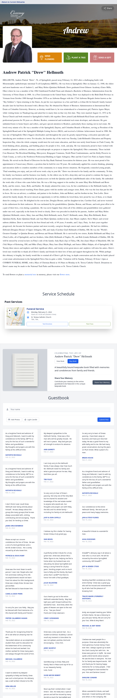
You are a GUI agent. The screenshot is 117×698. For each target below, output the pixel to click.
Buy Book (72, 361)
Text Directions (47, 324)
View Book (60, 361)
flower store (64, 274)
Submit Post (104, 420)
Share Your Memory (102, 382)
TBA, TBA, (35, 319)
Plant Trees (89, 324)
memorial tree (30, 274)
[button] (15, 314)
